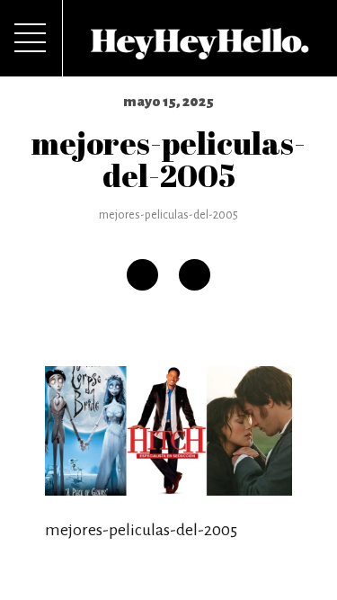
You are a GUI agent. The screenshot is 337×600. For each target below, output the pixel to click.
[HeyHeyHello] (200, 49)
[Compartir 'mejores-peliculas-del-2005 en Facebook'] (142, 275)
